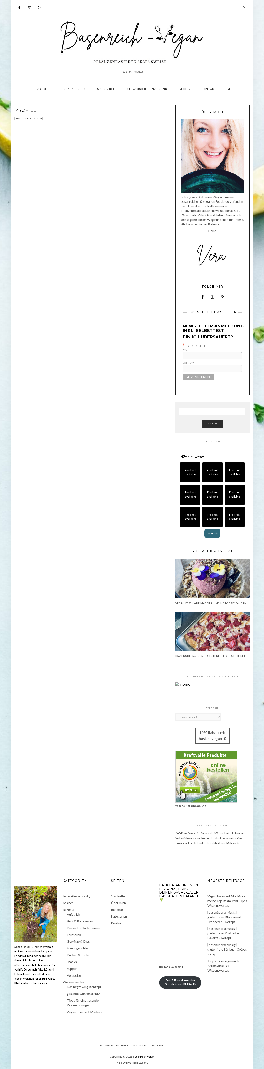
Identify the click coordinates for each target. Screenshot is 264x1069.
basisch (68, 903)
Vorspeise (74, 975)
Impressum (106, 1045)
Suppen (72, 969)
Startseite (43, 89)
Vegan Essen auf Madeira (84, 1012)
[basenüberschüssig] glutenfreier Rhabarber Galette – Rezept (223, 933)
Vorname (190, 363)
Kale (119, 1062)
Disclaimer (157, 1045)
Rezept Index (74, 89)
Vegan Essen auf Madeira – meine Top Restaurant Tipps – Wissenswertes (228, 901)
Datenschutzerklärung (132, 1045)
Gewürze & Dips (78, 941)
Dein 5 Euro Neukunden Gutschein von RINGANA (180, 982)
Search (212, 423)
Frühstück (74, 935)
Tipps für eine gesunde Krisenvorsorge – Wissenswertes (223, 965)
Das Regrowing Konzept (84, 987)
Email (187, 350)
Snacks (72, 962)
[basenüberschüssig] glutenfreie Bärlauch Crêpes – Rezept (228, 949)
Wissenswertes (73, 982)
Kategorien (119, 916)
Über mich (105, 89)
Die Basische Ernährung (146, 89)
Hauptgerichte (77, 948)
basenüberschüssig (76, 896)
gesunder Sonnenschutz (83, 994)
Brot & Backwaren (80, 921)
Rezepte (68, 909)
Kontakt (209, 89)
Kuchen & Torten (78, 955)
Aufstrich (73, 914)
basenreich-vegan (143, 1056)
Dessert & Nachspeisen (83, 928)
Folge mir (212, 533)
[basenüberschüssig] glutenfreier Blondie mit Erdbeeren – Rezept (224, 917)
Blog (183, 89)
